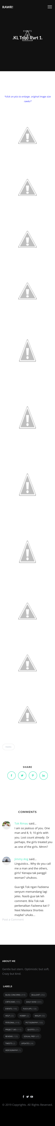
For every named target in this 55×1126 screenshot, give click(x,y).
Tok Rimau (21, 823)
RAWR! (7, 7)
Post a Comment (13, 919)
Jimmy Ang (21, 859)
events (27, 31)
